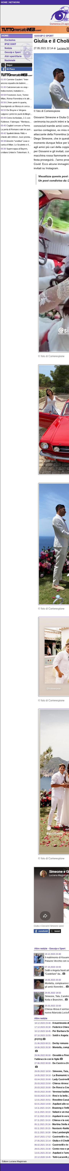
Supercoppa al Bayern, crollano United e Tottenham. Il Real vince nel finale (15, 152)
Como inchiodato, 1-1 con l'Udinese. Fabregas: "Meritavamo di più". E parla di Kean (16, 122)
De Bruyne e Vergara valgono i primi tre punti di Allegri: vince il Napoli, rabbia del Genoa (16, 114)
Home (5, 35)
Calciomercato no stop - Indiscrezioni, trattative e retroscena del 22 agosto (15, 91)
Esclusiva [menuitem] (10, 40)
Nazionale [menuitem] (10, 60)
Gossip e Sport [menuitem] (13, 52)
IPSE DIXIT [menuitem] (10, 44)
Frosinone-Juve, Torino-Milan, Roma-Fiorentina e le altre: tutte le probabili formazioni (16, 99)
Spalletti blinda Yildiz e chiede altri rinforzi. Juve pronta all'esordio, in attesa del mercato (15, 137)
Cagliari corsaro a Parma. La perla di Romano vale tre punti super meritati (16, 129)
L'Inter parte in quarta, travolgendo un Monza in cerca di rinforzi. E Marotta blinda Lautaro (16, 106)
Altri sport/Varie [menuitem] (13, 56)
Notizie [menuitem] (8, 48)
